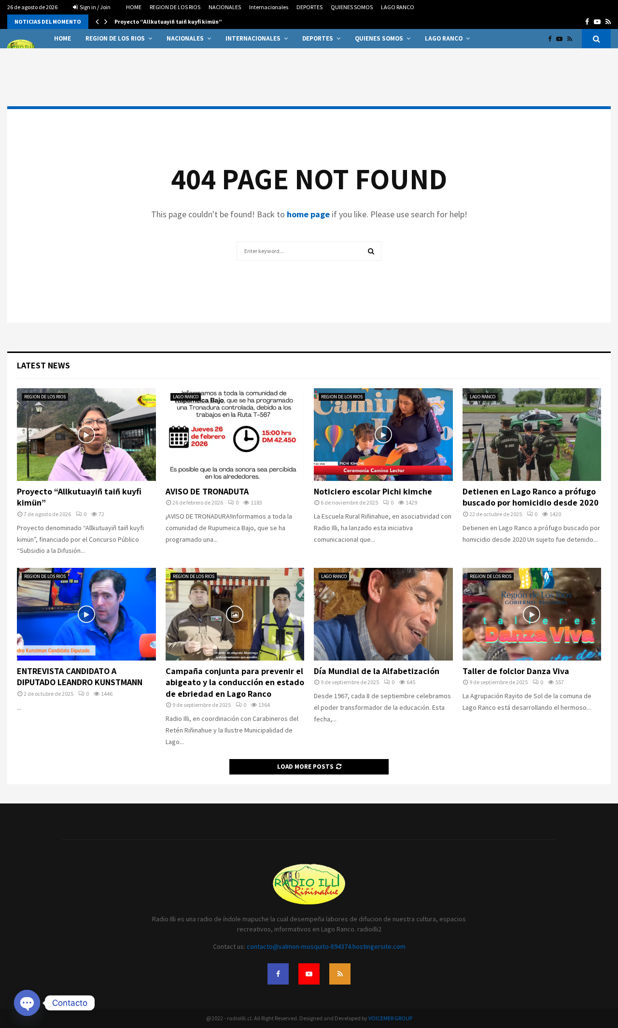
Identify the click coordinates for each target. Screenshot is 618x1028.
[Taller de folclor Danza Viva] (532, 614)
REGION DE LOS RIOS (175, 7)
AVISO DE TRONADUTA (207, 491)
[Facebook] (552, 38)
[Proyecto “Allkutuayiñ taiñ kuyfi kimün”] (86, 434)
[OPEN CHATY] (27, 1003)
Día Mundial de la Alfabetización (376, 670)
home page (308, 214)
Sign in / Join (95, 7)
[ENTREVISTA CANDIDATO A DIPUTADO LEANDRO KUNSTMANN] (86, 614)
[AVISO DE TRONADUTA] (235, 434)
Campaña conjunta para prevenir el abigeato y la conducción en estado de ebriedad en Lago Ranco (235, 682)
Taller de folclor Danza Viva (516, 670)
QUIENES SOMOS (352, 7)
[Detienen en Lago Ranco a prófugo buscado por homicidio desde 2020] (532, 434)
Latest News (43, 365)
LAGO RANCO (397, 7)
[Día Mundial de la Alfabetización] (383, 614)
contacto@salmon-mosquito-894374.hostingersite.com (326, 946)
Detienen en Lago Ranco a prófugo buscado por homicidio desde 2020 (531, 497)
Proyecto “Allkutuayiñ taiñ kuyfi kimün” (168, 21)
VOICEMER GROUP (390, 1018)
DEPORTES (309, 7)
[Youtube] (561, 38)
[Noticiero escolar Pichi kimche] (383, 434)
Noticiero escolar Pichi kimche (373, 491)
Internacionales (268, 7)
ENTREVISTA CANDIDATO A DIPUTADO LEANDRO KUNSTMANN (79, 676)
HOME (133, 7)
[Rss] (572, 38)
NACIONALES (225, 7)
